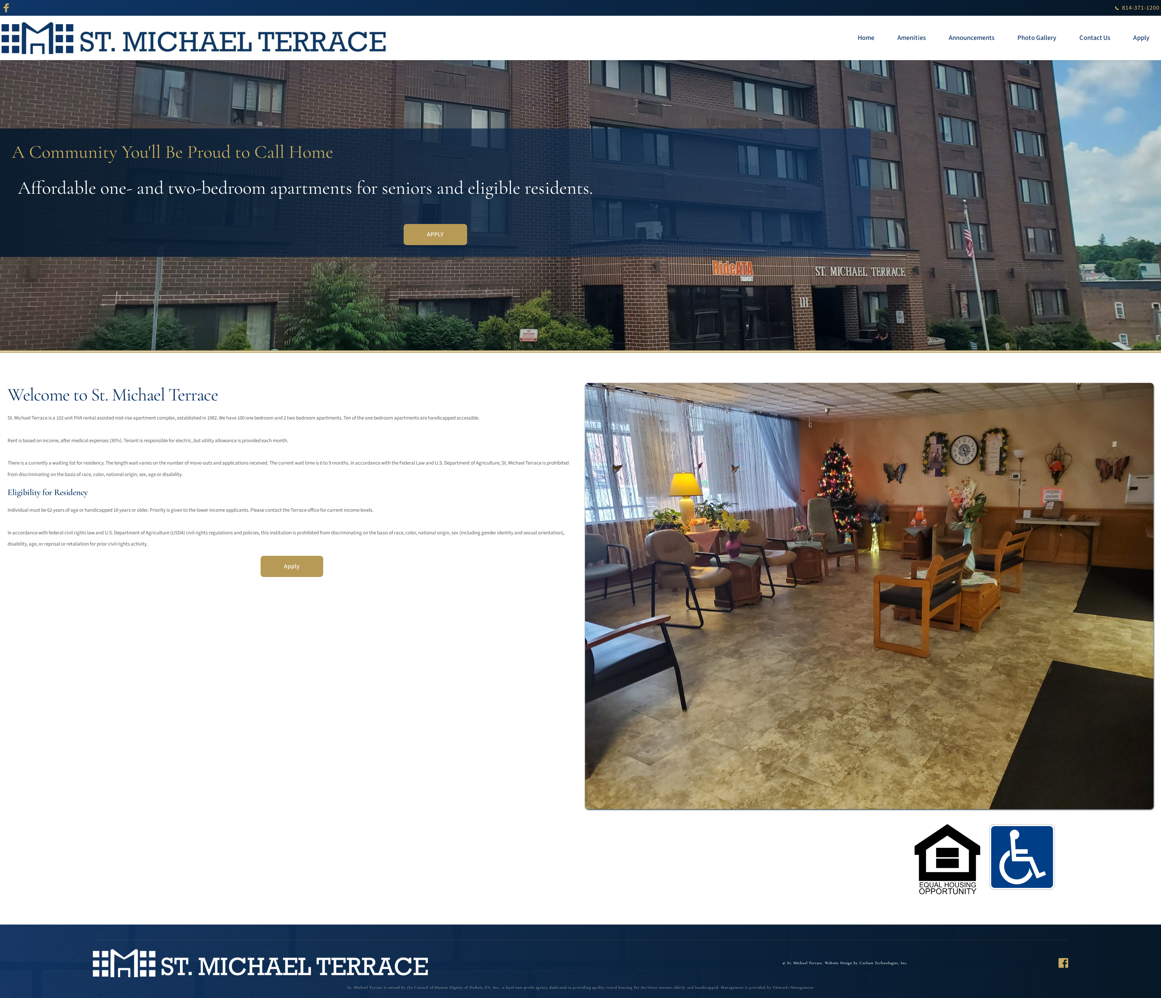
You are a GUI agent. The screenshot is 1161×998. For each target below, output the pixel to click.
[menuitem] (866, 38)
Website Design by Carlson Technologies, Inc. (866, 963)
